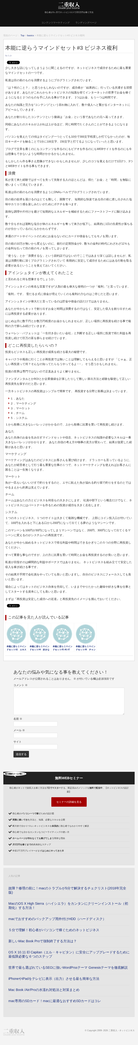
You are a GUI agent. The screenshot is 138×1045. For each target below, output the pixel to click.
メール (19, 730)
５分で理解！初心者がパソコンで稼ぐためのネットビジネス (53, 930)
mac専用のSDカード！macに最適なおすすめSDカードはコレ (54, 1001)
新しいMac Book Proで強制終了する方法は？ (42, 941)
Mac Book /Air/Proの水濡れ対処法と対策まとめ (43, 990)
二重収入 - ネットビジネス (122, 1030)
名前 (17, 718)
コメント (20, 685)
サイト (17, 741)
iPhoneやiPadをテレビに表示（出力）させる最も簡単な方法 (53, 978)
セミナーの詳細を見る (69, 801)
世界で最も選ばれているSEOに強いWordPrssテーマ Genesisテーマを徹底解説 (68, 967)
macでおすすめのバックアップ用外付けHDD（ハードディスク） (57, 919)
